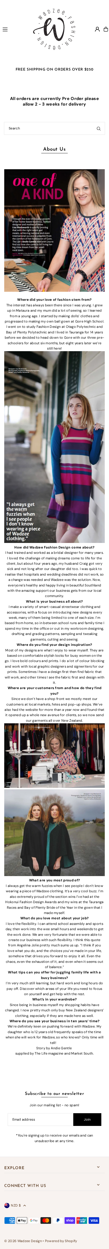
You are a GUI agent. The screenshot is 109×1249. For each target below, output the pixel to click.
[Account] (97, 29)
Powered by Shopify (61, 1241)
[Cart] (106, 29)
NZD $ (16, 1205)
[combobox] (54, 128)
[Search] (98, 128)
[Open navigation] (13, 29)
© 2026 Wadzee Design (23, 1241)
